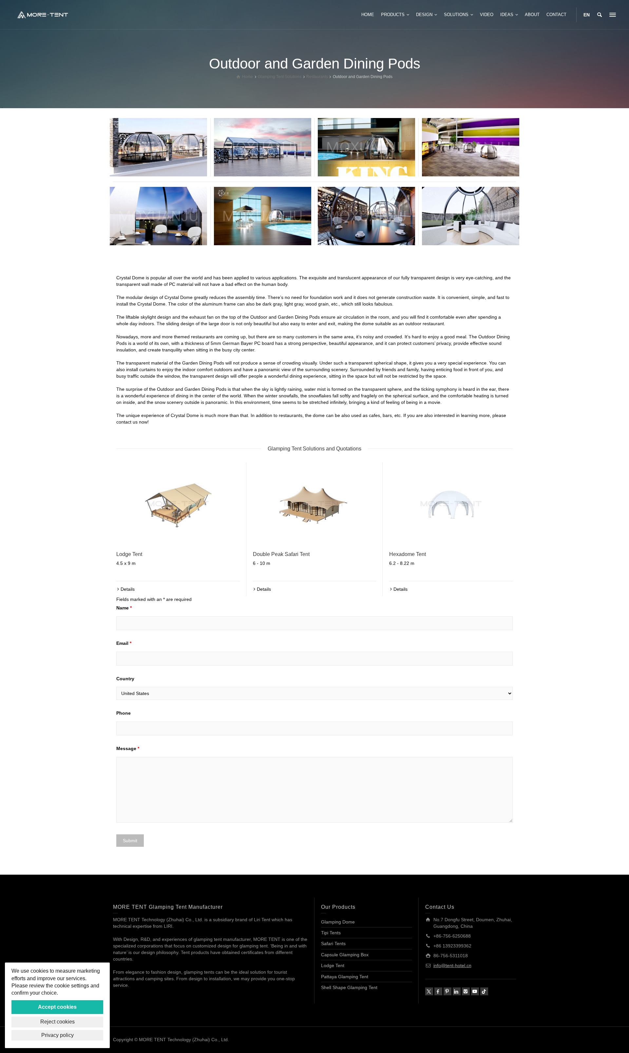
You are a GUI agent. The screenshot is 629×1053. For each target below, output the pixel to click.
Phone (123, 713)
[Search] (599, 15)
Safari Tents (333, 943)
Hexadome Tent (407, 554)
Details (128, 589)
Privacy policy (57, 1035)
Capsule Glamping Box (345, 954)
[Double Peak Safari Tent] (314, 503)
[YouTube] (475, 991)
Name (124, 607)
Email (123, 643)
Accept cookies (57, 1007)
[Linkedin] (457, 991)
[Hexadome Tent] (451, 503)
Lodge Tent (129, 554)
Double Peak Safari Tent (281, 554)
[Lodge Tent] (178, 503)
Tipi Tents (331, 932)
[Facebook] (438, 991)
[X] (429, 991)
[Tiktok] (484, 991)
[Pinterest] (447, 991)
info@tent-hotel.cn (452, 965)
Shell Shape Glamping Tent (349, 987)
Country (125, 678)
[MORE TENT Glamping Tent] (42, 14)
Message (127, 748)
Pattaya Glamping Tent (344, 976)
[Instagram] (466, 991)
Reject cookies (57, 1021)
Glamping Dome (338, 921)
